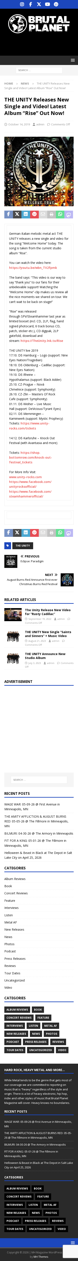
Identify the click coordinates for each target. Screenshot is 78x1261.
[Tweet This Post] (17, 214)
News (8, 937)
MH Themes (41, 1257)
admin (40, 124)
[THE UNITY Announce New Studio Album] (13, 658)
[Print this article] (51, 214)
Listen (8, 915)
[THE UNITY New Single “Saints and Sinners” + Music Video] (13, 636)
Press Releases (15, 959)
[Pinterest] (56, 4)
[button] (72, 60)
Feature (9, 900)
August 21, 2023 (37, 640)
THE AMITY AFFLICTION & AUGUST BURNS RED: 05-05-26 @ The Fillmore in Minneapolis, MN (36, 821)
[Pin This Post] (34, 214)
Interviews (11, 908)
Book (8, 886)
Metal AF (10, 922)
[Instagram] (22, 4)
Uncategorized (14, 980)
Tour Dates (12, 973)
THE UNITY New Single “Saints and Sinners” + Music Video (48, 634)
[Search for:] (39, 70)
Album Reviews (15, 879)
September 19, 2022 (39, 619)
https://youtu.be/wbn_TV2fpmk (33, 268)
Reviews (10, 966)
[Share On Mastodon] (68, 214)
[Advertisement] (41, 44)
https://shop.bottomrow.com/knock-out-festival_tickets (30, 457)
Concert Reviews (16, 893)
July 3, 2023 (34, 663)
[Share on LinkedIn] (25, 214)
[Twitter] (39, 4)
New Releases (14, 929)
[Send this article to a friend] (43, 214)
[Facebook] (30, 4)
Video (8, 987)
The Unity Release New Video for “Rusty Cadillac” (48, 612)
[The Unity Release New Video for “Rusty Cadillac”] (13, 614)
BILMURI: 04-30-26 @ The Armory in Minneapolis (38, 833)
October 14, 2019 (19, 124)
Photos (9, 944)
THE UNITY (23, 545)
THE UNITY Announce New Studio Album (45, 656)
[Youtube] (47, 4)
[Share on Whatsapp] (60, 214)
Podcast (10, 951)
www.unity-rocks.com (25, 477)
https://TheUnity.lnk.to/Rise (42, 341)
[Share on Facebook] (8, 214)
